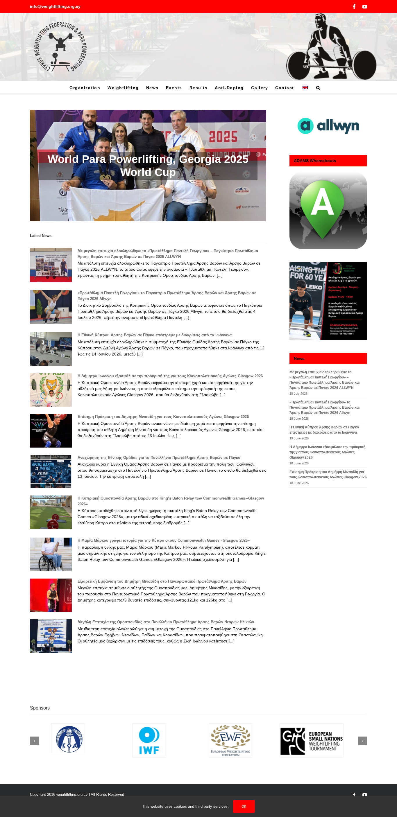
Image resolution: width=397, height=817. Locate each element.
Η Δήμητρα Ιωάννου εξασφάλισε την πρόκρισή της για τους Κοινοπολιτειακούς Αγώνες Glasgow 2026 (170, 376)
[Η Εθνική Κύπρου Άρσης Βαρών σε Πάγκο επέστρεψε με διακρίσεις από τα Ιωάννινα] (51, 349)
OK (244, 806)
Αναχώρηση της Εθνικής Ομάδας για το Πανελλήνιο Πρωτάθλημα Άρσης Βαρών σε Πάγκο (159, 457)
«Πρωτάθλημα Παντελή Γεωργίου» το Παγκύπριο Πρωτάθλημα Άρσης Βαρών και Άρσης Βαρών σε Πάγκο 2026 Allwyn (324, 407)
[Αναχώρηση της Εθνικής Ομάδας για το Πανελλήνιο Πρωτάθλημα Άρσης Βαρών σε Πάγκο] (51, 472)
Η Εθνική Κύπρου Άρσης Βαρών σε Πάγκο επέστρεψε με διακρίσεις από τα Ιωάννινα (155, 335)
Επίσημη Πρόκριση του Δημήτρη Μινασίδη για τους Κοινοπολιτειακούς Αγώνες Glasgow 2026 (163, 416)
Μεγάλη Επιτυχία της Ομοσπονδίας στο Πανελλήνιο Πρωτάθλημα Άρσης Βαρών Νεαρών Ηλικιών (166, 622)
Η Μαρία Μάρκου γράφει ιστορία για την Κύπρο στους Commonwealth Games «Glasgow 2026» (164, 540)
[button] (318, 87)
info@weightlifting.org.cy (55, 6)
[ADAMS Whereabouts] (328, 210)
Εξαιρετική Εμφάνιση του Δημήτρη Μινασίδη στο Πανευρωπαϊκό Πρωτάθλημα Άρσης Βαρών (162, 581)
